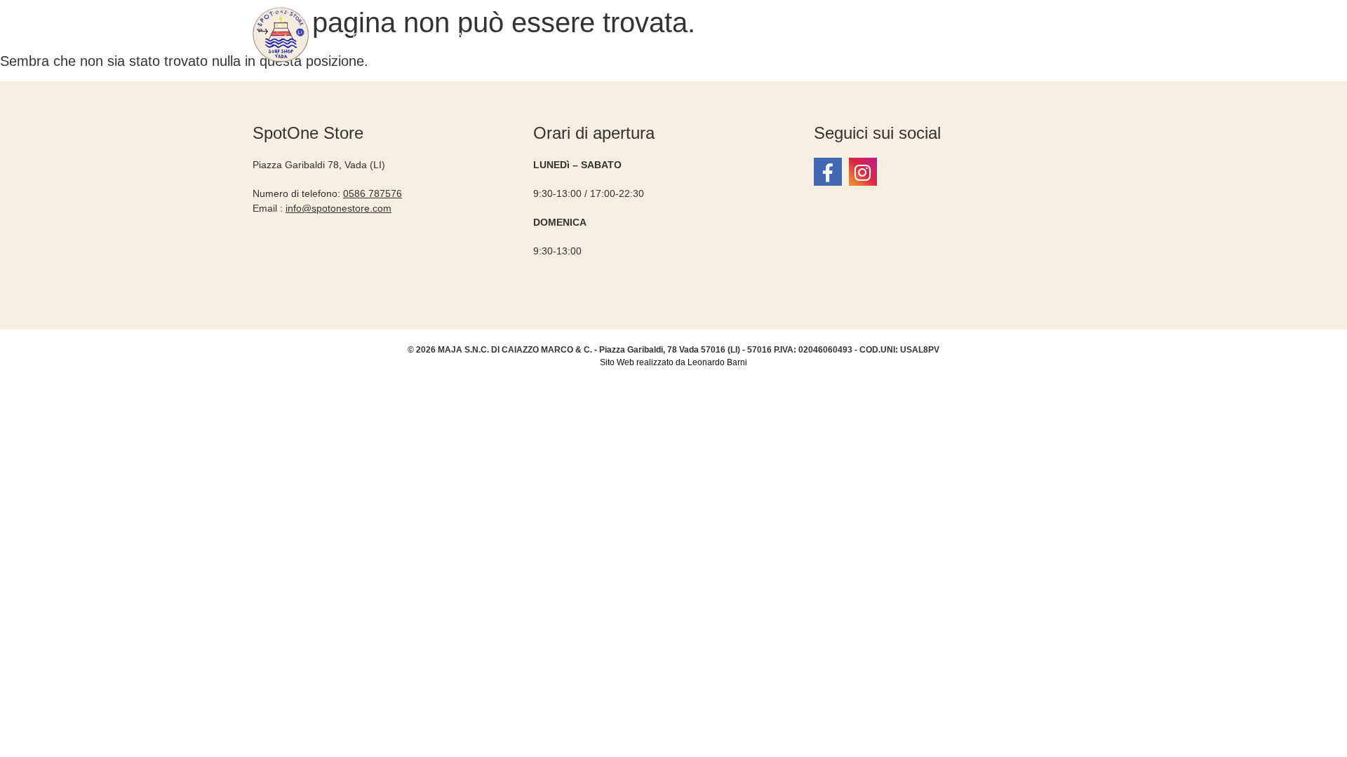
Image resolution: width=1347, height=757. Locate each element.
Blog (1076, 36)
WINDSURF (713, 36)
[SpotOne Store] (828, 172)
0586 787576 (372, 193)
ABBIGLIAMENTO (458, 36)
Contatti (1024, 36)
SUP (841, 36)
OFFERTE (378, 36)
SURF (652, 36)
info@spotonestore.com (338, 208)
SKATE (963, 36)
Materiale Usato (570, 36)
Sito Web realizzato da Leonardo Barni (673, 362)
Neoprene (899, 36)
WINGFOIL (786, 36)
